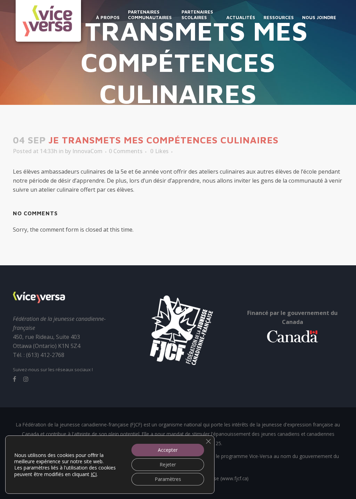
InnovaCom (87, 151)
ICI (94, 474)
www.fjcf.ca (234, 478)
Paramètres (168, 479)
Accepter (168, 450)
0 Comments (126, 151)
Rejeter (168, 464)
